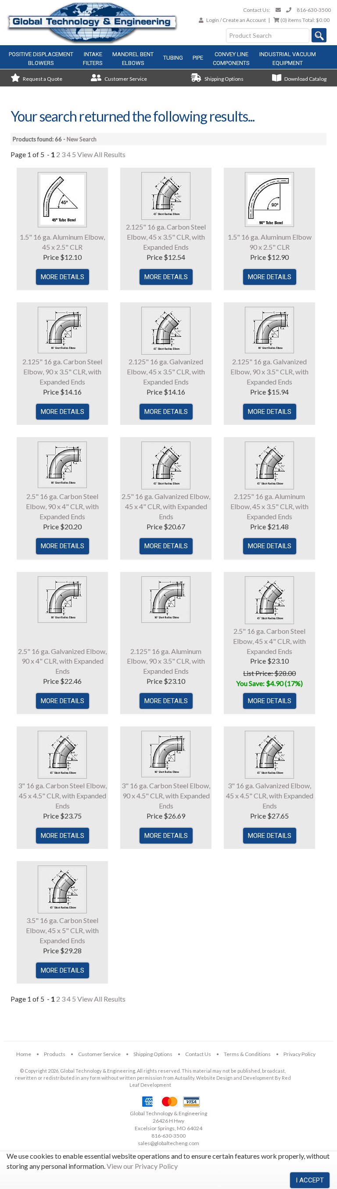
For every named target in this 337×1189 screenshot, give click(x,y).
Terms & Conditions (247, 1054)
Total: (305, 20)
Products (54, 1054)
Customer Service (125, 78)
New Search (82, 139)
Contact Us (198, 1054)
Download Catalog (304, 78)
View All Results (101, 154)
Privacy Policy (299, 1054)
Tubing (173, 57)
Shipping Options (224, 78)
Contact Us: (256, 10)
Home (23, 1054)
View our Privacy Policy (142, 1166)
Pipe (198, 57)
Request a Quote (42, 78)
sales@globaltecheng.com (168, 1143)
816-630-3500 (314, 10)
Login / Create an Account (236, 20)
